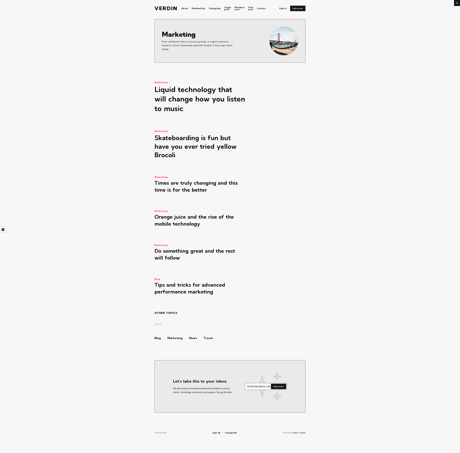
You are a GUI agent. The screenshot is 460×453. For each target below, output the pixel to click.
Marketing (175, 338)
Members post (240, 8)
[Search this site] (457, 3)
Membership (198, 8)
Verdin (166, 8)
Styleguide (215, 8)
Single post (227, 8)
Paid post (250, 8)
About (184, 8)
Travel (208, 338)
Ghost (295, 433)
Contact (261, 8)
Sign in (283, 8)
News (193, 338)
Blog (158, 338)
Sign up (216, 433)
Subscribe (298, 8)
